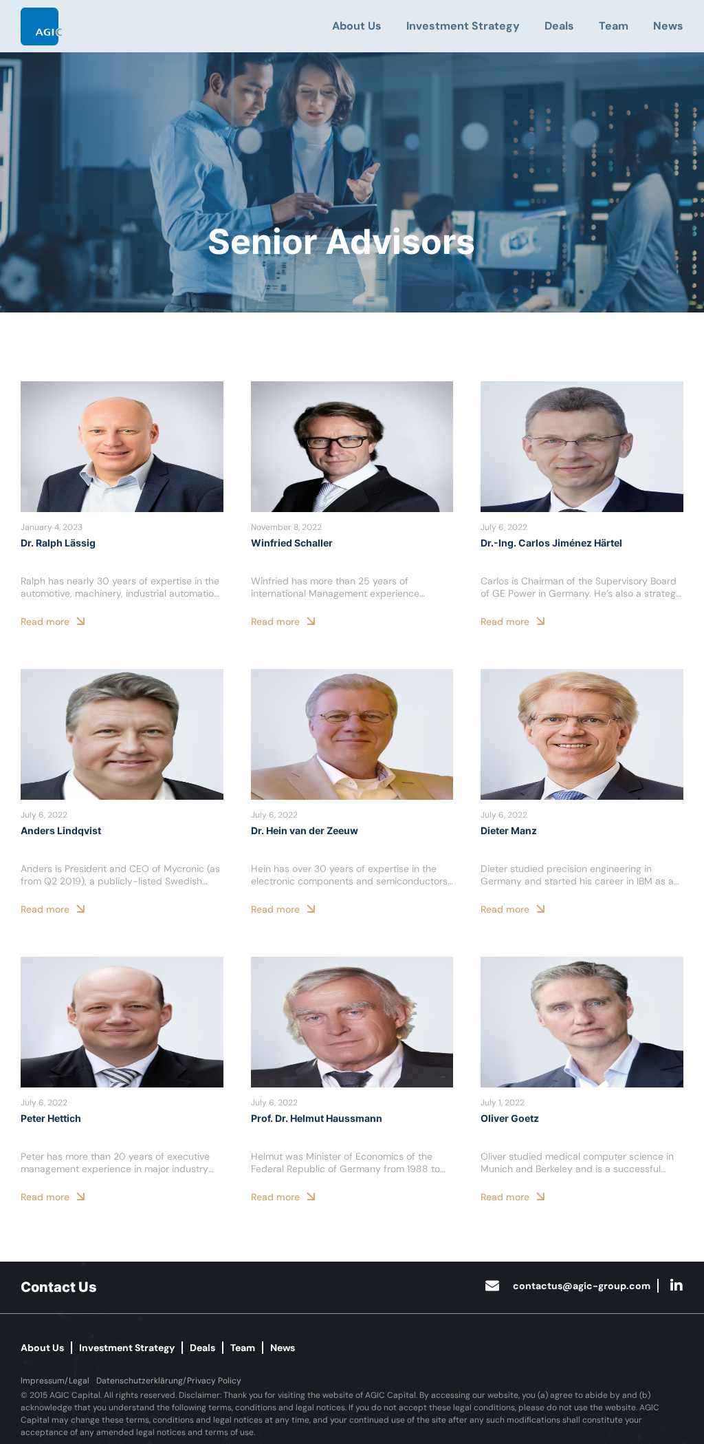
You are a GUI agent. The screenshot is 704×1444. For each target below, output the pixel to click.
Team (613, 26)
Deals (559, 26)
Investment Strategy (463, 26)
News (668, 26)
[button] (55, 1380)
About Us (357, 26)
